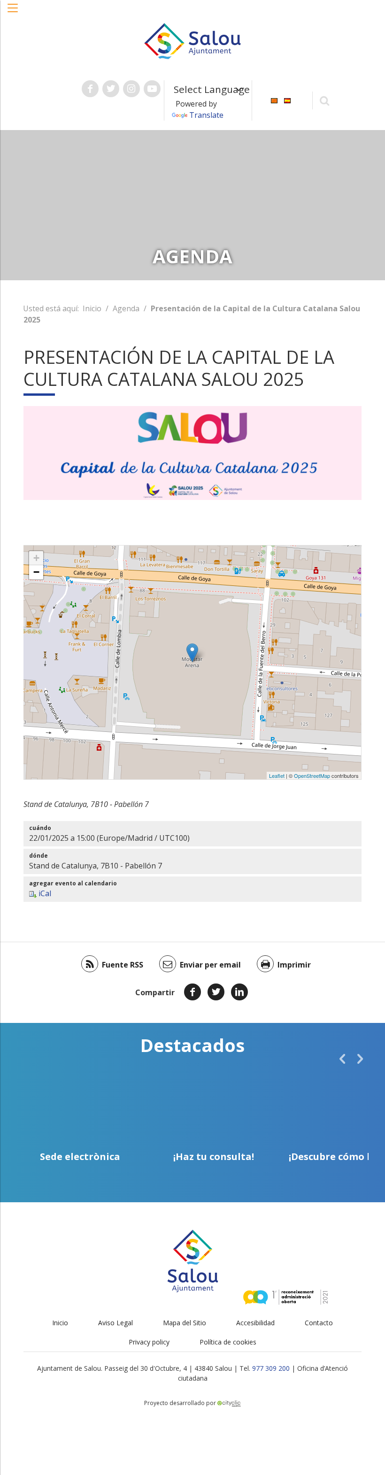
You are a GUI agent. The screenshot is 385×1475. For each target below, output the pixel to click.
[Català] (274, 99)
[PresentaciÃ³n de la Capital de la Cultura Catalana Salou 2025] (192, 652)
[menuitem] (274, 100)
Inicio (92, 308)
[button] (13, 13)
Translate (206, 115)
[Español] (287, 99)
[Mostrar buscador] (324, 100)
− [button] (36, 572)
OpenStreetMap (312, 775)
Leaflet (277, 775)
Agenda (126, 308)
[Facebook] (192, 991)
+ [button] (36, 558)
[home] (192, 40)
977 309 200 (271, 1368)
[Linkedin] (239, 991)
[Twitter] (216, 991)
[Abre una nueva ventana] (90, 88)
